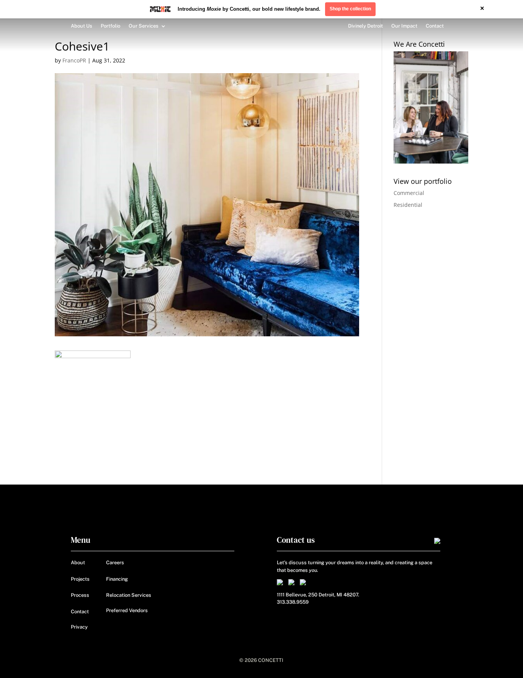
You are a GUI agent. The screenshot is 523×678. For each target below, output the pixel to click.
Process (80, 595)
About (78, 562)
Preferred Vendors (127, 610)
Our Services (144, 26)
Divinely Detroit (365, 26)
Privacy (79, 627)
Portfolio (110, 26)
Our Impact (404, 26)
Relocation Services (128, 595)
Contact (435, 26)
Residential (408, 204)
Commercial (409, 193)
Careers (115, 562)
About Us (81, 26)
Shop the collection (350, 8)
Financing (117, 579)
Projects (80, 579)
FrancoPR (74, 60)
